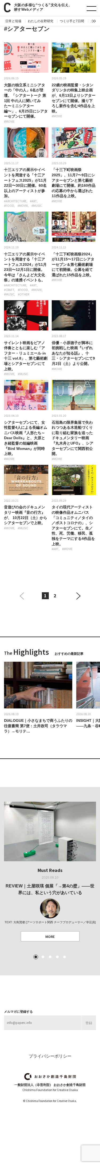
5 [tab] (64, 956)
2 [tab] (43, 956)
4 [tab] (57, 956)
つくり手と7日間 (72, 21)
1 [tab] (35, 956)
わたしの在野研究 (40, 21)
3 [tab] (50, 956)
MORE (50, 936)
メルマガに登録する (18, 1011)
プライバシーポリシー (50, 1056)
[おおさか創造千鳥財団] (50, 1076)
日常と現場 (13, 21)
